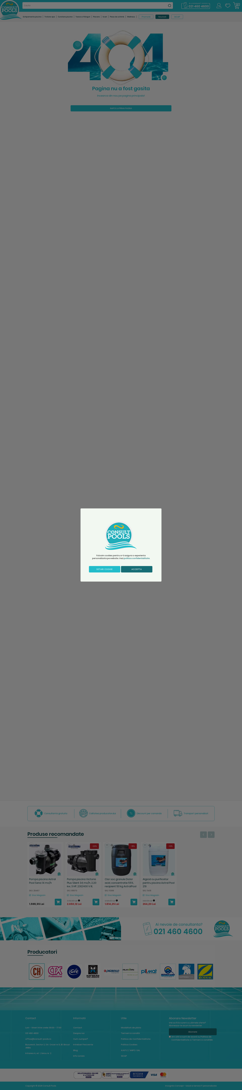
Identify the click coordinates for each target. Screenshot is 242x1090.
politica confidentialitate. (137, 558)
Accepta (137, 569)
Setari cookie (104, 569)
